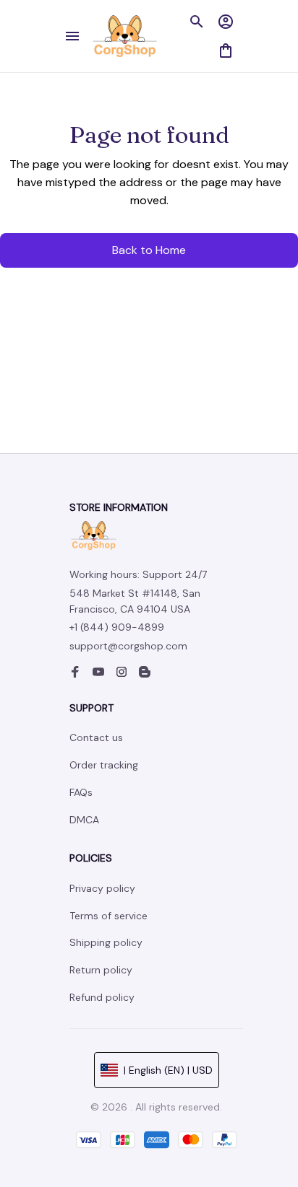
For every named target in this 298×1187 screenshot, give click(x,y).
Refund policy (102, 997)
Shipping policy (105, 942)
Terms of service (108, 915)
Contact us (96, 737)
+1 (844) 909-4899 (116, 627)
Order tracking (103, 764)
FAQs (81, 792)
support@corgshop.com (128, 645)
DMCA (84, 819)
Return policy (100, 969)
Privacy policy (102, 888)
